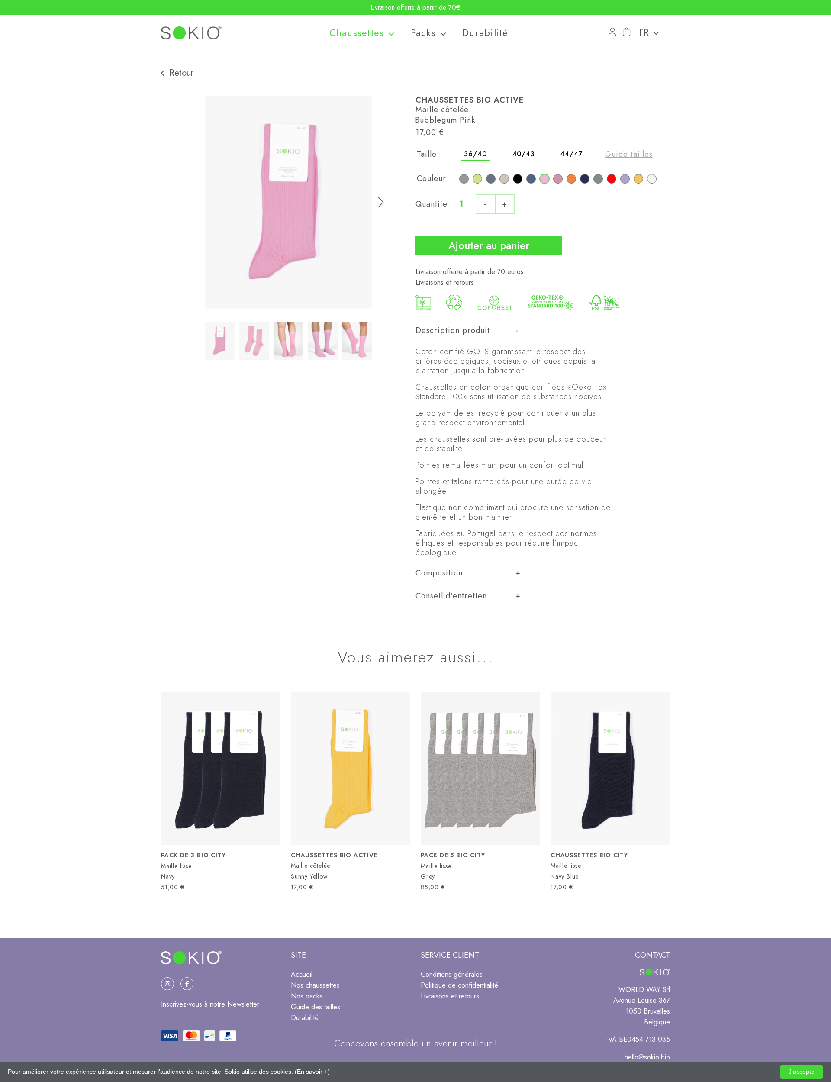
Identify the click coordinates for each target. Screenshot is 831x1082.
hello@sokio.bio (647, 1057)
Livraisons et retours (445, 282)
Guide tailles (629, 154)
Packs (423, 32)
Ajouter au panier (488, 245)
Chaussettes (356, 32)
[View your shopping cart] (627, 32)
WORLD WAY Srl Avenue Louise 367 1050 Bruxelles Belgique (641, 1006)
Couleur (431, 178)
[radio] (464, 179)
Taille (427, 154)
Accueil (301, 974)
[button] (652, 32)
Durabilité (485, 32)
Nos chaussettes (315, 985)
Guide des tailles (315, 1007)
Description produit (453, 330)
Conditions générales (452, 974)
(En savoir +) (312, 1071)
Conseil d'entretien (451, 595)
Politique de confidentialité (459, 985)
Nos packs (306, 996)
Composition (439, 572)
